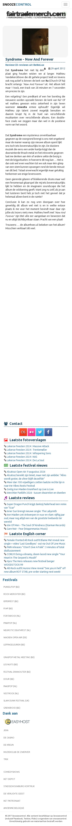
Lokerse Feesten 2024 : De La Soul (25, 460)
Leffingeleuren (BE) (14, 644)
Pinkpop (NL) (10, 623)
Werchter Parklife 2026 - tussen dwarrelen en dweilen (36, 492)
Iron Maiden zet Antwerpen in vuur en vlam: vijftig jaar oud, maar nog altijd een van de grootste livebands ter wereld (34, 518)
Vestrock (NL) (11, 693)
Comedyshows (11, 772)
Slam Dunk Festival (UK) (16, 700)
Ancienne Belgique (13, 808)
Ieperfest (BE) (10, 601)
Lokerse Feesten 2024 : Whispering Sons (29, 453)
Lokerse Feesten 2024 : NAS (22, 456)
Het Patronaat (11, 801)
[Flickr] (32, 432)
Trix (5, 759)
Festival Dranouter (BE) (17, 672)
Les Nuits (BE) (10, 664)
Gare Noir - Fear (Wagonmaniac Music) (27, 528)
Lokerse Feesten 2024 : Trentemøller (27, 449)
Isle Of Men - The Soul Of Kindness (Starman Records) (36, 525)
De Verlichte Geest (13, 793)
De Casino (8, 738)
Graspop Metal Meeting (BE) (19, 657)
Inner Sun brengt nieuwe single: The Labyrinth (32, 511)
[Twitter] (40, 432)
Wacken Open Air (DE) (15, 637)
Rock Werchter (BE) (14, 594)
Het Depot (9, 779)
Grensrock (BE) (11, 708)
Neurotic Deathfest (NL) (17, 630)
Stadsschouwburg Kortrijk (19, 786)
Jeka (5, 730)
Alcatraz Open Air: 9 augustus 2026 (26, 471)
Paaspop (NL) (10, 686)
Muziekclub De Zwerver (16, 752)
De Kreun (8, 745)
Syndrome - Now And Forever (29, 59)
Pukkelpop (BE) (11, 587)
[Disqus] (35, 279)
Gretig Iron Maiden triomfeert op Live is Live (30, 489)
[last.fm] (23, 432)
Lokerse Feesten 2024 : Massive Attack (28, 446)
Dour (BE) (8, 679)
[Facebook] (48, 432)
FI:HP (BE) (8, 608)
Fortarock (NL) (11, 616)
